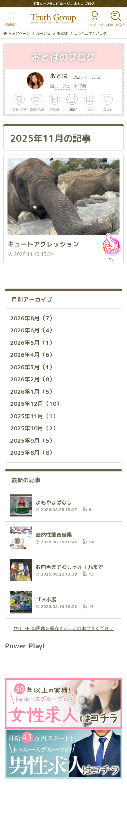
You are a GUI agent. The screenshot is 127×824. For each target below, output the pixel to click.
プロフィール (84, 77)
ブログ (72, 109)
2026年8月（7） (32, 318)
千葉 (82, 86)
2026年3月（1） (32, 367)
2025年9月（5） (32, 440)
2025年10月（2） (34, 428)
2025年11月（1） (34, 416)
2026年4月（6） (32, 355)
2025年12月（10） (36, 404)
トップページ (19, 33)
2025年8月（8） (32, 453)
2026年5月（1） (32, 343)
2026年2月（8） (32, 379)
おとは (62, 33)
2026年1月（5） (32, 392)
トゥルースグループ (53, 19)
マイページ (95, 25)
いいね (111, 244)
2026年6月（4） (32, 330)
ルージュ (43, 33)
